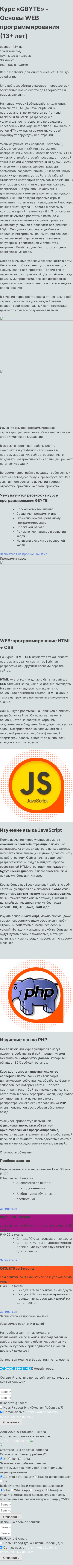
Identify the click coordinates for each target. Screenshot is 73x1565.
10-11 (15, 1459)
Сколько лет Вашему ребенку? (23, 1454)
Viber (7, 1490)
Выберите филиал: (13, 1403)
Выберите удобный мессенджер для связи (31, 1486)
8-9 (5, 1459)
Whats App (22, 1490)
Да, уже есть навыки (18, 1477)
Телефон (56, 1490)
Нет (6, 1481)
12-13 (26, 1459)
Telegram (39, 1490)
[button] (23, 554)
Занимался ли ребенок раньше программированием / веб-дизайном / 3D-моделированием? (32, 1467)
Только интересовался (54, 1477)
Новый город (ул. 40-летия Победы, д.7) (33, 1407)
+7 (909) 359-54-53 (16, 1368)
